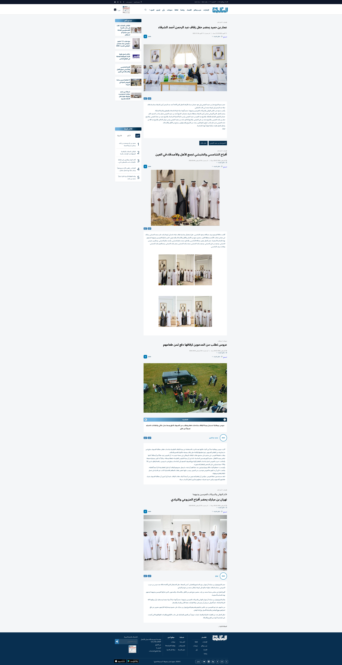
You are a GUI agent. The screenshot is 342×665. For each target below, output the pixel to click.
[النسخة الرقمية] (126, 10)
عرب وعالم (197, 10)
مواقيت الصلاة (205, 2)
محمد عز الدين (213, 438)
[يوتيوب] (115, 2)
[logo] (220, 10)
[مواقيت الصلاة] (115, 10)
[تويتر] (120, 2)
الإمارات (206, 10)
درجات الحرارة (197, 2)
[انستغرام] (117, 2)
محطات (220, 341)
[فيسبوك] (123, 2)
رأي (163, 10)
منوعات (169, 10)
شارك (149, 36)
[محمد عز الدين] (223, 437)
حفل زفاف (203, 143)
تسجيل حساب (129, 2)
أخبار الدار (219, 22)
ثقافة (176, 10)
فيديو (158, 10)
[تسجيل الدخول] (141, 2)
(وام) (216, 576)
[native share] (145, 36)
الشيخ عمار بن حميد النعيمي (218, 143)
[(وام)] (223, 576)
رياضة (182, 10)
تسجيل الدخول (137, 2)
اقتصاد (189, 10)
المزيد (152, 10)
